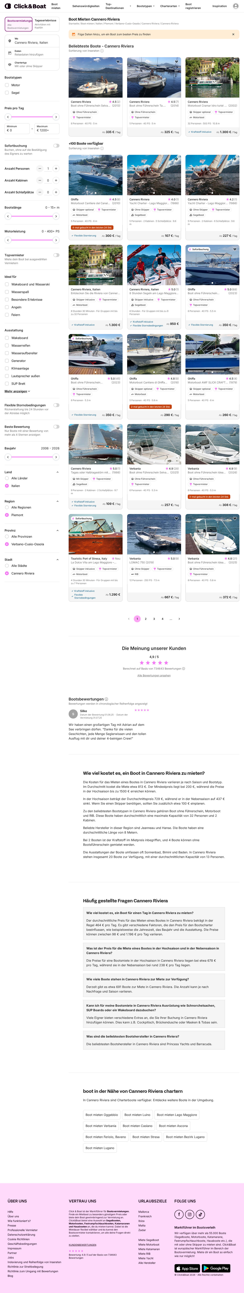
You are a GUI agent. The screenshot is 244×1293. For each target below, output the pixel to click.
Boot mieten (87, 23)
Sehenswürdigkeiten (86, 6)
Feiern (15, 315)
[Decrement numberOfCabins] (39, 180)
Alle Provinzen (21, 536)
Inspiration (220, 6)
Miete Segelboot (148, 1240)
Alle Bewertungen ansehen (154, 675)
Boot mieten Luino (137, 1115)
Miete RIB (144, 1253)
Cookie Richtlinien (19, 1239)
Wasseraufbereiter (24, 353)
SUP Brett (18, 383)
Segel (15, 93)
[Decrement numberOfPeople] (39, 168)
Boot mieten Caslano (137, 1126)
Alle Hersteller (147, 1262)
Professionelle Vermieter (23, 1230)
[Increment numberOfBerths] (56, 192)
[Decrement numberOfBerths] (39, 192)
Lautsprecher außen (25, 376)
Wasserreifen (20, 345)
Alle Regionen (21, 507)
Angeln (16, 307)
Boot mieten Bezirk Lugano (185, 1137)
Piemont (108, 23)
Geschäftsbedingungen (22, 1243)
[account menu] (235, 6)
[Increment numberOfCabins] (56, 180)
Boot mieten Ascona (173, 1126)
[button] (95, 193)
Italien (99, 23)
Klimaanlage (20, 368)
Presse (12, 1225)
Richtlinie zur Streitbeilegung (25, 1266)
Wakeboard (19, 338)
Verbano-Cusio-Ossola (127, 23)
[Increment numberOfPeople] (56, 168)
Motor (15, 85)
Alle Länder (19, 478)
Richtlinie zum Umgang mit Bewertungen (33, 1271)
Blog (10, 1275)
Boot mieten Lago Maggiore (177, 1115)
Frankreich (145, 1216)
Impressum (14, 1248)
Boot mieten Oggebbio (102, 1115)
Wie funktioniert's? (19, 1220)
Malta (141, 1225)
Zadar (142, 1230)
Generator (18, 361)
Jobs (11, 1257)
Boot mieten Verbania (101, 1126)
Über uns (13, 1216)
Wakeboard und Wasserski (30, 284)
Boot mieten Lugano (100, 1148)
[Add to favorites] (118, 61)
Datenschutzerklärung (21, 1234)
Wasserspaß (20, 292)
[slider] (8, 116)
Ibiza (141, 1220)
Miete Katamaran (149, 1249)
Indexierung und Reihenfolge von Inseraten (34, 1262)
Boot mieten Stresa (146, 1137)
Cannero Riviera (150, 23)
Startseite (74, 23)
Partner (12, 1252)
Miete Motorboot (148, 1244)
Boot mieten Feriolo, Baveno (106, 1137)
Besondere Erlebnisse (26, 299)
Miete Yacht (145, 1258)
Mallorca (143, 1211)
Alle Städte (19, 566)
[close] (233, 34)
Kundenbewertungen (82, 1244)
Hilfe (10, 1211)
